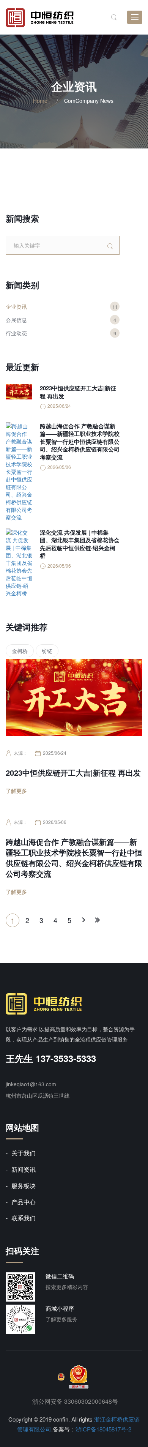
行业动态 (16, 333)
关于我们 (23, 1153)
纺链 (47, 651)
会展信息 (16, 319)
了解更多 (16, 790)
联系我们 (23, 1217)
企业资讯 (16, 306)
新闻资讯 (23, 1169)
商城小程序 (60, 1308)
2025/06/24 (54, 753)
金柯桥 (20, 651)
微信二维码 (60, 1276)
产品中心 (23, 1202)
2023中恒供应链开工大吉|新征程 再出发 (73, 772)
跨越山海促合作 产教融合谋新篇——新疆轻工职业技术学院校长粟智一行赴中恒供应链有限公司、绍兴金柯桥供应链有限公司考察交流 (74, 857)
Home (40, 100)
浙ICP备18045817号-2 (103, 1429)
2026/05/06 (54, 822)
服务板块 (23, 1185)
